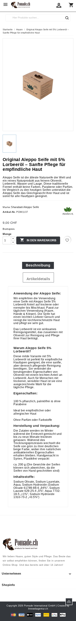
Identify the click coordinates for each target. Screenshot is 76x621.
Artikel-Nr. (9, 211)
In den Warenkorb (38, 240)
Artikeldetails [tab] (38, 279)
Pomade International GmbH (39, 605)
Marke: (7, 207)
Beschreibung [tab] (38, 265)
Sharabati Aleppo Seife (25, 207)
